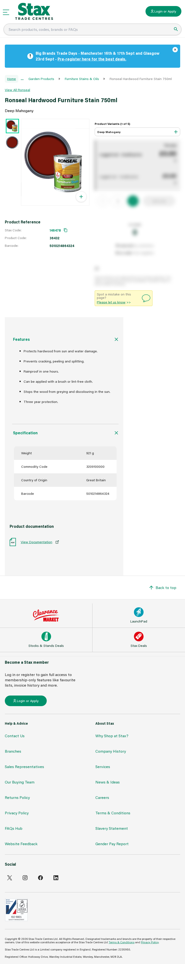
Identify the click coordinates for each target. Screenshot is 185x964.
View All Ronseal (17, 89)
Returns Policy (17, 797)
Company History (110, 751)
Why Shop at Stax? (111, 735)
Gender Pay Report (112, 843)
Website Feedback (21, 843)
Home (11, 78)
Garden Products (41, 78)
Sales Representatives (24, 766)
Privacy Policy (17, 812)
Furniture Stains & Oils (82, 78)
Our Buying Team (19, 781)
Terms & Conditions (112, 812)
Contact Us (15, 735)
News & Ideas (107, 781)
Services (102, 766)
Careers (102, 797)
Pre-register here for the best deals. (92, 58)
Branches (13, 751)
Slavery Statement (111, 828)
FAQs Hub (13, 828)
